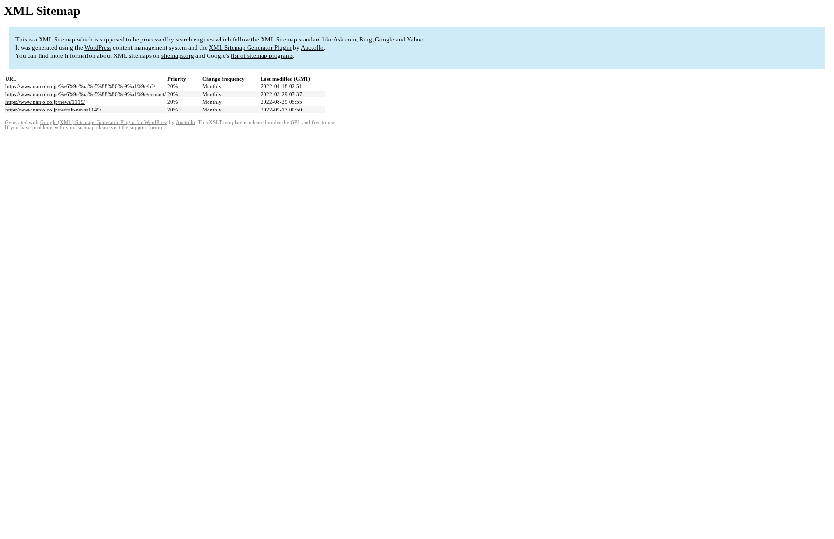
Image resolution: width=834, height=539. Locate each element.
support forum (146, 127)
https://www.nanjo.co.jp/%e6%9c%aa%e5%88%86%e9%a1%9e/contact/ (85, 94)
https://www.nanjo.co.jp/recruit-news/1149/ (53, 109)
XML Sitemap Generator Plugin (250, 47)
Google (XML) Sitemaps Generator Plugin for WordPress (103, 122)
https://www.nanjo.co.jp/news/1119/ (45, 102)
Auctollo (312, 47)
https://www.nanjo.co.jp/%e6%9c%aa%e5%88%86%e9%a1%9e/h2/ (80, 86)
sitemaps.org (177, 55)
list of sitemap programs (262, 55)
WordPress (97, 47)
